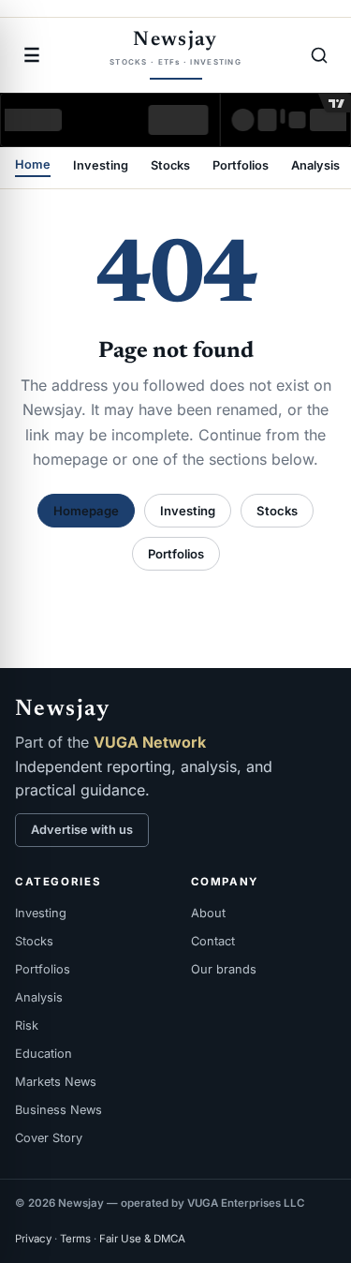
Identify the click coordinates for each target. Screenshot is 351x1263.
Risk (26, 1025)
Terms (75, 1238)
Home (33, 165)
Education (43, 1054)
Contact (213, 941)
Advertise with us (82, 830)
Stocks (170, 166)
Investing (100, 166)
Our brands (223, 969)
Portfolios (240, 166)
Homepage (86, 510)
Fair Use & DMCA (142, 1238)
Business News (58, 1110)
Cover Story (48, 1138)
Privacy (33, 1238)
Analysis (315, 166)
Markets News (55, 1082)
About (208, 913)
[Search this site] (319, 55)
